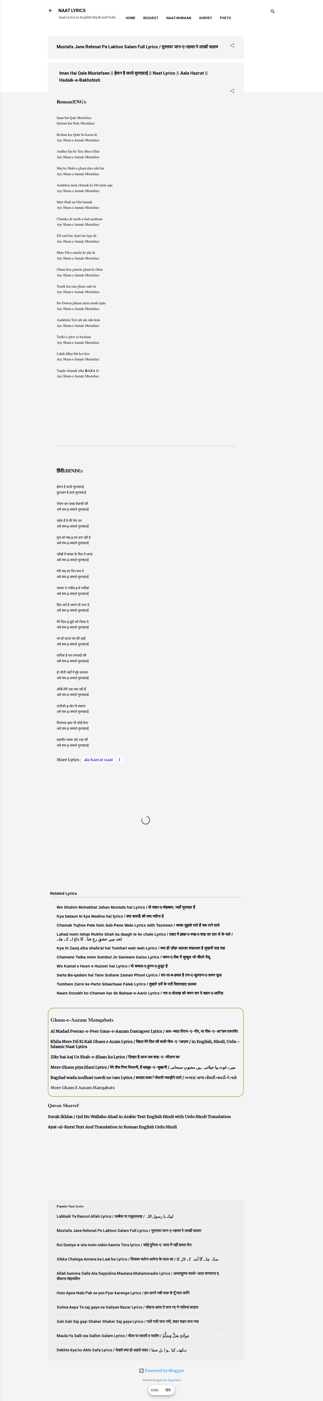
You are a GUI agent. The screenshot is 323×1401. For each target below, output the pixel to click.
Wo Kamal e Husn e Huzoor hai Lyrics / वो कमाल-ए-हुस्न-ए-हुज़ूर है (112, 966)
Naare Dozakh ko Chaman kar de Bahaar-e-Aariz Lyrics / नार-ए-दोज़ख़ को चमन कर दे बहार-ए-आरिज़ (140, 993)
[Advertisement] (261, 98)
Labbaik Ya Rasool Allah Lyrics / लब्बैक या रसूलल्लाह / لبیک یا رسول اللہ (115, 1216)
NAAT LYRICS (72, 10)
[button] (232, 46)
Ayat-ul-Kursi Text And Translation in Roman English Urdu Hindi (112, 1126)
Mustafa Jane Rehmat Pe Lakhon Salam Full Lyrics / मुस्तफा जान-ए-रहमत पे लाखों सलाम (137, 46)
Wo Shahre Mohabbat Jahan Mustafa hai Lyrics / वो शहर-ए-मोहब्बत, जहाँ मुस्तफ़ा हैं (126, 907)
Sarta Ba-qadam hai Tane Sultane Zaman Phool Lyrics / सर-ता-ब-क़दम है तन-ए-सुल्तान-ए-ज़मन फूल (139, 975)
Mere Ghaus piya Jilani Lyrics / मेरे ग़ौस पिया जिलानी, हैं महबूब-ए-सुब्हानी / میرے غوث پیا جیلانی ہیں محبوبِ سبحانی (143, 1067)
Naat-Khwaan (178, 18)
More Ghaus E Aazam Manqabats (83, 1087)
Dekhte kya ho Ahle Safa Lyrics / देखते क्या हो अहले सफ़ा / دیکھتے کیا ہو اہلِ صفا (122, 1350)
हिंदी (168, 1390)
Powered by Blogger (164, 1370)
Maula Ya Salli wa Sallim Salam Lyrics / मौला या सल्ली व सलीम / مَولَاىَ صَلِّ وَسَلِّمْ (123, 1335)
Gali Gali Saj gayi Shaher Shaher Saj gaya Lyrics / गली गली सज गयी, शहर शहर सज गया (128, 1321)
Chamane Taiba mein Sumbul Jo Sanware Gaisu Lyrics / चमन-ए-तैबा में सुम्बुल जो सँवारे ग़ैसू (133, 957)
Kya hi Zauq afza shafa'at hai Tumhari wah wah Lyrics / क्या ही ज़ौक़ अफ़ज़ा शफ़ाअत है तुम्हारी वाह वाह (141, 948)
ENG (155, 1390)
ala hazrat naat (98, 759)
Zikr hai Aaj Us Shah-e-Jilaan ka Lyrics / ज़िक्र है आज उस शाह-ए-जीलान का (115, 1056)
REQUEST (150, 18)
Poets (225, 18)
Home (130, 18)
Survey (205, 18)
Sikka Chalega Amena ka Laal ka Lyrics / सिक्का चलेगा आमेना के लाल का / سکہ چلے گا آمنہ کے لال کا (137, 1259)
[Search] (272, 12)
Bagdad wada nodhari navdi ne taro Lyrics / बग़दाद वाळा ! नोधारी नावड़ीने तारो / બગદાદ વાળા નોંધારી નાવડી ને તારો (144, 1077)
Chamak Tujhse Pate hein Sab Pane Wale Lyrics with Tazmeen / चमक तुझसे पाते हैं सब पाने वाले (138, 925)
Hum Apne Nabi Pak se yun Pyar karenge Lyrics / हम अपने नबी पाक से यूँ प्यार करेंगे (123, 1293)
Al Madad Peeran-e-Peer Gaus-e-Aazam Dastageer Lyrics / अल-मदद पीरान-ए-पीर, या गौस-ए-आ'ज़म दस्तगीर (144, 1031)
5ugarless (174, 1380)
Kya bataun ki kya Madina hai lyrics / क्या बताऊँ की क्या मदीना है (110, 916)
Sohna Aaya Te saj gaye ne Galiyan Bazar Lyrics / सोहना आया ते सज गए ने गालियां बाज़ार (127, 1307)
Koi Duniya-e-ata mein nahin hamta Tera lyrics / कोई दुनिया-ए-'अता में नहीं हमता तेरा (124, 1245)
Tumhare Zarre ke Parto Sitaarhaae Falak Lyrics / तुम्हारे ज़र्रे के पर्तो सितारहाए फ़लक (126, 984)
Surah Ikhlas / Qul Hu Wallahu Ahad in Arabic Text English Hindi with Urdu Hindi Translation (139, 1116)
